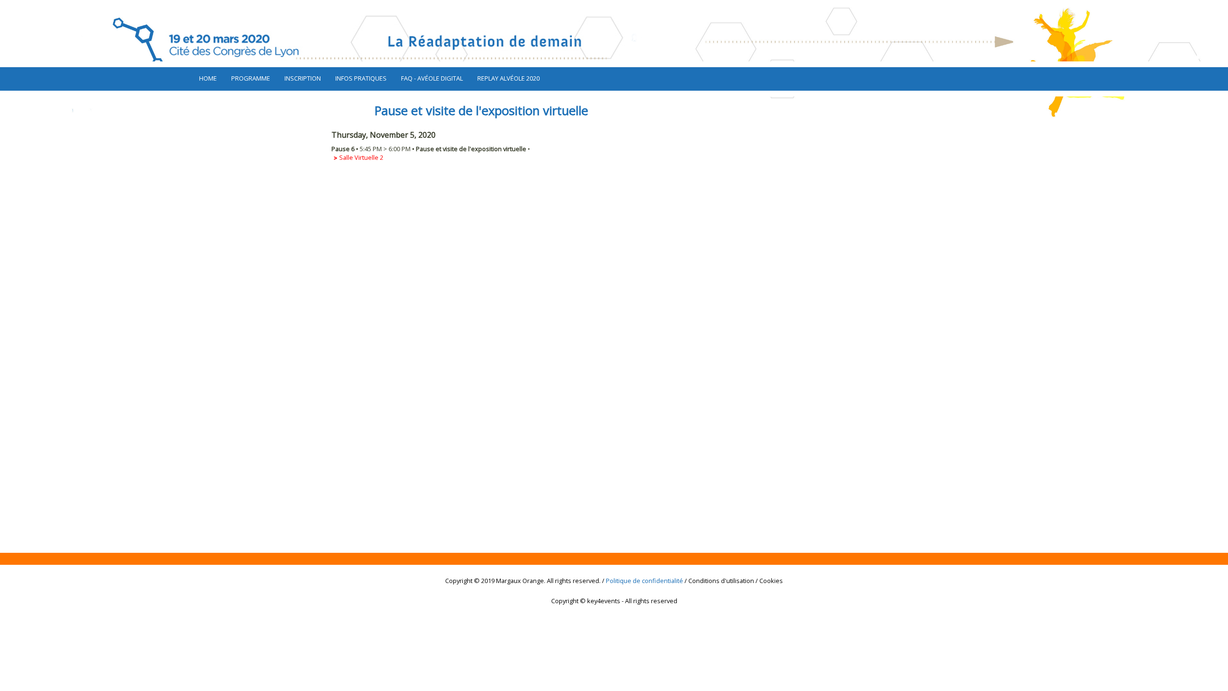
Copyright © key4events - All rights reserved (614, 600)
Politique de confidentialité (644, 580)
